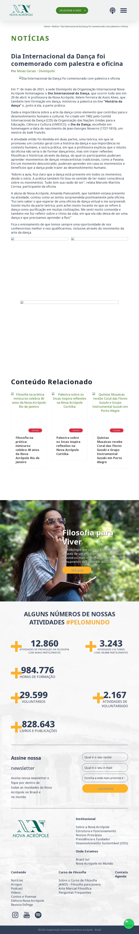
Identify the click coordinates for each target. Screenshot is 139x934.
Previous (6, 432)
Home (47, 26)
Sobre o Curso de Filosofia (78, 880)
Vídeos (16, 892)
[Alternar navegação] (123, 10)
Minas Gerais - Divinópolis (36, 71)
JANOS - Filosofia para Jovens (80, 884)
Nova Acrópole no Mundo (94, 863)
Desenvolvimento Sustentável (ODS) (102, 843)
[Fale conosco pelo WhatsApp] (129, 924)
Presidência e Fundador (93, 839)
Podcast (17, 888)
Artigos (16, 884)
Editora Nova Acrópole (27, 901)
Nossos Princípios (89, 835)
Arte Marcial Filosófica (75, 888)
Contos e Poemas (23, 896)
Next (133, 432)
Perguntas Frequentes (75, 892)
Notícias (17, 880)
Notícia (55, 26)
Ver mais (77, 570)
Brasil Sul (82, 859)
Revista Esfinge (22, 905)
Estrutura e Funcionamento (96, 831)
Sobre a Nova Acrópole (92, 827)
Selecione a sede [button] (70, 10)
